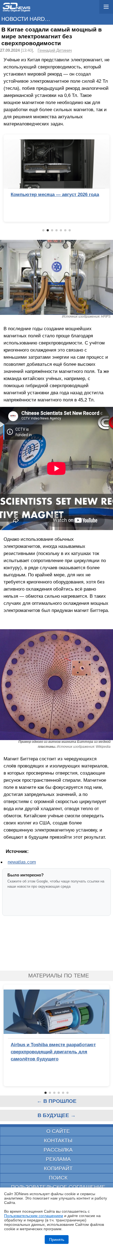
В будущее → (57, 1115)
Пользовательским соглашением (33, 1216)
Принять (56, 1239)
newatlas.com (22, 862)
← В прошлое (57, 1101)
